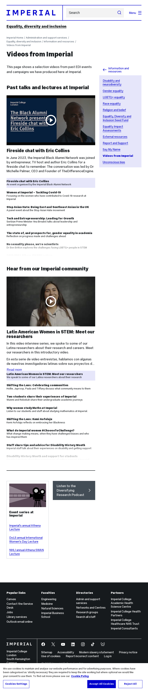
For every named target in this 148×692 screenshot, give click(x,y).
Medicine (47, 604)
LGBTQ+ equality (114, 97)
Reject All (130, 683)
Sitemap (46, 652)
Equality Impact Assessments (113, 128)
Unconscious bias (114, 162)
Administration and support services (46, 37)
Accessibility (65, 652)
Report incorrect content (82, 656)
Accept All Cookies (101, 683)
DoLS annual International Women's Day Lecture (26, 539)
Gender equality (113, 91)
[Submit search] (119, 13)
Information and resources (59, 41)
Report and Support (115, 143)
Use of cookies (51, 656)
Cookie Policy (80, 676)
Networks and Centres (91, 607)
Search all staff (85, 617)
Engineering (48, 599)
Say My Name (111, 149)
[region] (74, 677)
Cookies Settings (16, 683)
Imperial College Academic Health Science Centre (122, 603)
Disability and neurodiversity (112, 82)
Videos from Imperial (19, 45)
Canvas (11, 599)
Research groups (87, 612)
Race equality (112, 103)
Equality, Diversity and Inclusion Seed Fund (117, 118)
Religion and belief (114, 110)
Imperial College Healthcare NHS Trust (125, 622)
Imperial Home (15, 37)
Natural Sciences (52, 608)
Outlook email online (20, 621)
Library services (17, 617)
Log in (108, 656)
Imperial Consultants (124, 628)
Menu (132, 13)
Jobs (10, 612)
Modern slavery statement (96, 652)
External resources (115, 136)
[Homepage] (35, 12)
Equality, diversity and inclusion (36, 26)
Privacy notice (128, 652)
